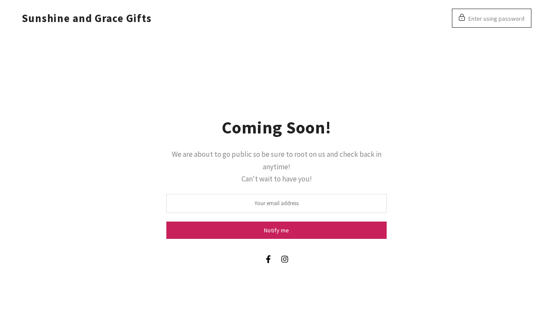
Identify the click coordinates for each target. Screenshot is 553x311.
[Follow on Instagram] (285, 259)
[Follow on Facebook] (268, 259)
